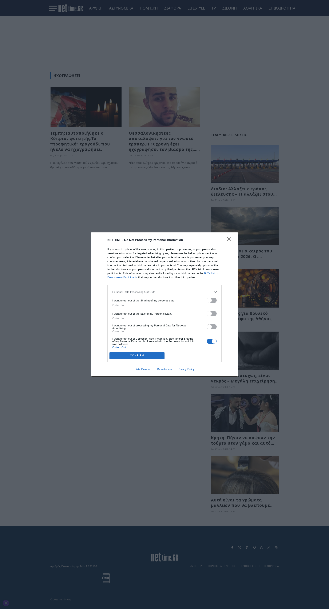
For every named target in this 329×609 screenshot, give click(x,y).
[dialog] (164, 304)
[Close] (230, 240)
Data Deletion (143, 369)
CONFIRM (137, 355)
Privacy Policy (186, 369)
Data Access (164, 369)
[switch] (212, 300)
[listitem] (164, 292)
